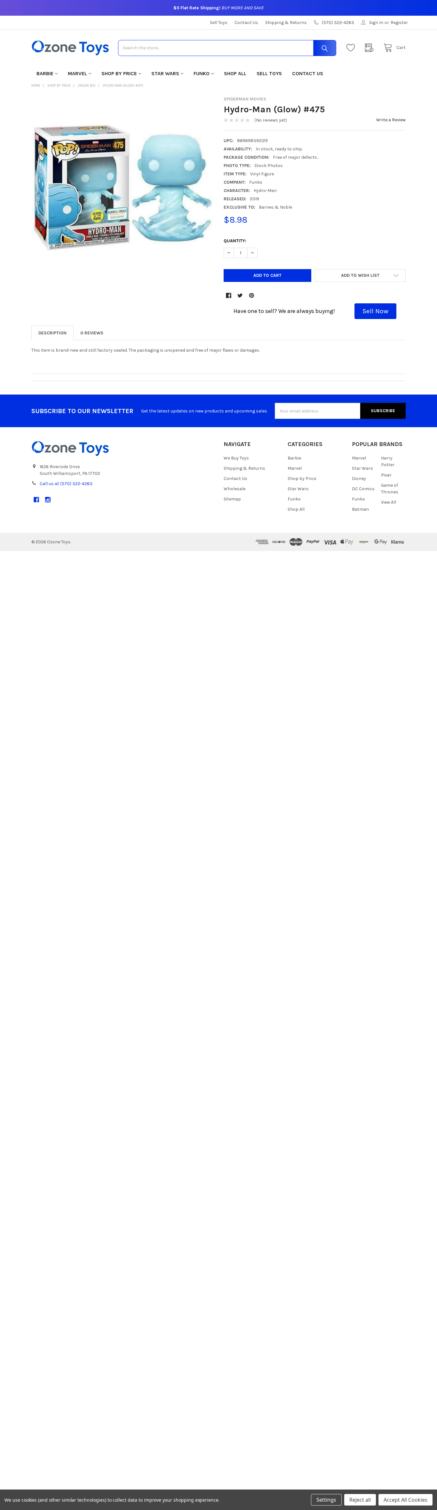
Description (52, 333)
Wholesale (234, 488)
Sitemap (232, 499)
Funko (202, 73)
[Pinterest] (252, 295)
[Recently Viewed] (371, 48)
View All (388, 502)
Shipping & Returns (286, 22)
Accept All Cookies (405, 1499)
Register (399, 22)
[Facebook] (229, 295)
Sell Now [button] (375, 311)
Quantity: (235, 241)
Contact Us (246, 22)
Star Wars (165, 73)
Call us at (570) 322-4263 (66, 483)
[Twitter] (240, 295)
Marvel (77, 73)
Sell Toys (218, 22)
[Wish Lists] (352, 48)
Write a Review (391, 120)
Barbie (44, 73)
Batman (360, 509)
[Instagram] (48, 500)
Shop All (235, 73)
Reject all (360, 1499)
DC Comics (363, 488)
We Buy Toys (236, 458)
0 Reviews (91, 333)
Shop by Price (119, 73)
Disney (359, 478)
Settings (326, 1499)
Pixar (386, 475)
